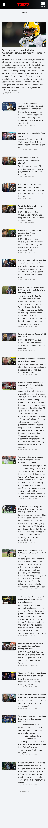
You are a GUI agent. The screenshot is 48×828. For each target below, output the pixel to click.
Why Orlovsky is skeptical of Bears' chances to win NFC (31, 207)
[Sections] (4, 4)
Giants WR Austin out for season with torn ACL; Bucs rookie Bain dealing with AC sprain (30, 385)
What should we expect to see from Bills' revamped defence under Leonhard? (32, 719)
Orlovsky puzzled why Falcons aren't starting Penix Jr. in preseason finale (29, 233)
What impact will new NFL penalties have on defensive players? (29, 160)
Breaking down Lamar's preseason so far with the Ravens (31, 359)
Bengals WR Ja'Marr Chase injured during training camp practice (31, 764)
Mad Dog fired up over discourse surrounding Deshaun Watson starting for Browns (30, 646)
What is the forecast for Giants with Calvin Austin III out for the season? (32, 696)
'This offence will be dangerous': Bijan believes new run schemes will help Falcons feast (30, 509)
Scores (43, 6)
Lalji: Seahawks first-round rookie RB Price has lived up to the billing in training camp (31, 290)
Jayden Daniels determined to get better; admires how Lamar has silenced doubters (31, 599)
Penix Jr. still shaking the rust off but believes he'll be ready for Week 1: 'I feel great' (32, 553)
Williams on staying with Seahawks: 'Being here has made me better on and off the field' (31, 106)
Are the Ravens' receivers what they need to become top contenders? (32, 261)
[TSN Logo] (23, 4)
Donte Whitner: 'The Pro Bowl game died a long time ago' (30, 185)
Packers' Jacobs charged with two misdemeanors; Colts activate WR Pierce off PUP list (23, 53)
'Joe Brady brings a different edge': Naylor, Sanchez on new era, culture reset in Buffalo (31, 460)
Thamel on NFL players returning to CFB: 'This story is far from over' (32, 674)
